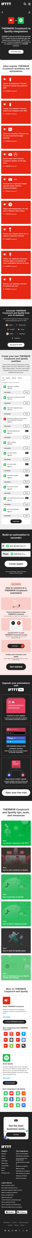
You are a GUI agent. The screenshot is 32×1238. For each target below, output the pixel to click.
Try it (26, 392)
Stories (3, 1156)
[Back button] (2, 12)
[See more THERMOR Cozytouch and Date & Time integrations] (8, 1040)
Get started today (16, 51)
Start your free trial (16, 792)
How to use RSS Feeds (8, 1195)
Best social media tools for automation (12, 1207)
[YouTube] (16, 1231)
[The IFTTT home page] (6, 3)
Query (10, 433)
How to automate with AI (8, 1185)
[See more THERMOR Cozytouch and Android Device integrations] (8, 1045)
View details (7, 392)
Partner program (23, 1222)
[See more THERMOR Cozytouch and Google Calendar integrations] (21, 1040)
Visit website (6, 1017)
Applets (4, 1158)
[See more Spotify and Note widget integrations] (21, 1099)
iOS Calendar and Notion (22, 1156)
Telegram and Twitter (21, 1176)
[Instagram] (12, 1231)
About (22, 1225)
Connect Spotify (10, 1083)
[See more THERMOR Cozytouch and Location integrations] (21, 1034)
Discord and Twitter (21, 1178)
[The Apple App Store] (10, 1212)
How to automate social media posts (11, 1204)
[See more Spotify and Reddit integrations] (8, 1105)
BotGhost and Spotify (22, 1166)
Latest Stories (7, 1183)
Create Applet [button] (16, 564)
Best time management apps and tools (12, 1190)
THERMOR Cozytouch (14, 28)
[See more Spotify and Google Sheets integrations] (8, 1099)
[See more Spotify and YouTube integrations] (8, 1093)
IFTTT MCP (4, 1161)
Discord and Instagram (22, 1153)
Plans (3, 1170)
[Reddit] (27, 1231)
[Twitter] (19, 1231)
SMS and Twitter (20, 1168)
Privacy (16, 1225)
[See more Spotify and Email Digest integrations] (21, 1105)
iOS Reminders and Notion (23, 1171)
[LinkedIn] (9, 1231)
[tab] (3, 378)
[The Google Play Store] (22, 1212)
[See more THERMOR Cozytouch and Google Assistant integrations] (21, 1045)
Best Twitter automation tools (9, 1187)
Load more (16, 521)
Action (10, 388)
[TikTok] (23, 1231)
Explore (4, 1151)
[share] (29, 12)
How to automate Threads (8, 1202)
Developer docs (6, 1173)
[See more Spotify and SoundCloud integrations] (21, 1093)
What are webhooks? (7, 1197)
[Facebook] (5, 1231)
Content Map (5, 1165)
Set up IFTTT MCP (16, 345)
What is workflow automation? (10, 1192)
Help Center (5, 1163)
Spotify (8, 31)
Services (4, 1153)
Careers (14, 1222)
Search (3, 1168)
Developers (7, 1222)
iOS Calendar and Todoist (23, 1173)
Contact (10, 1225)
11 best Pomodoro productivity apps (11, 1199)
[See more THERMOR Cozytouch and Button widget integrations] (8, 1034)
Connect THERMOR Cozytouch (14, 1021)
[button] (29, 4)
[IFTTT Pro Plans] (26, 431)
